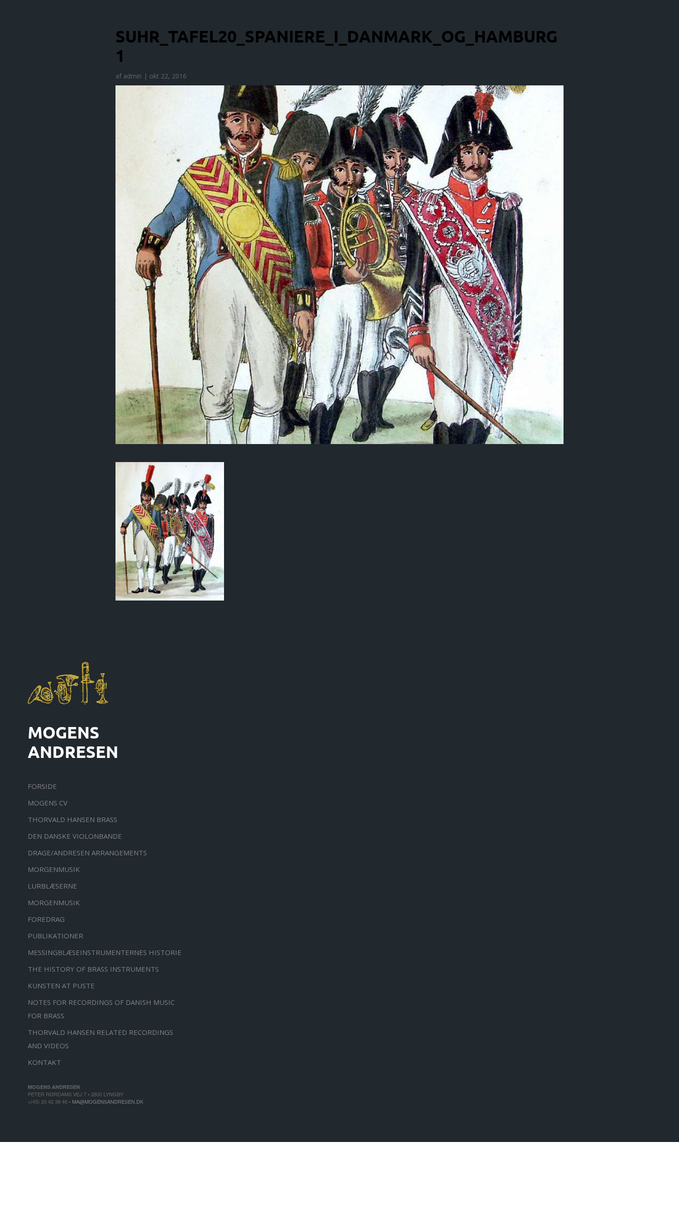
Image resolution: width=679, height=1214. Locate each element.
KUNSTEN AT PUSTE (61, 985)
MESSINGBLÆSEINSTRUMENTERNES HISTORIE (105, 952)
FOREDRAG (46, 919)
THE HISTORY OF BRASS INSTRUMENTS (93, 969)
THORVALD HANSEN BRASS (72, 819)
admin (132, 76)
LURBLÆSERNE (52, 885)
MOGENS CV (47, 802)
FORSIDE (42, 786)
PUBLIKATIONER (55, 935)
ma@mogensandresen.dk (107, 1101)
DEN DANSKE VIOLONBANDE (75, 836)
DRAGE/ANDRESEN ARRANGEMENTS (87, 852)
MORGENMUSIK (54, 869)
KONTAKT (44, 1062)
